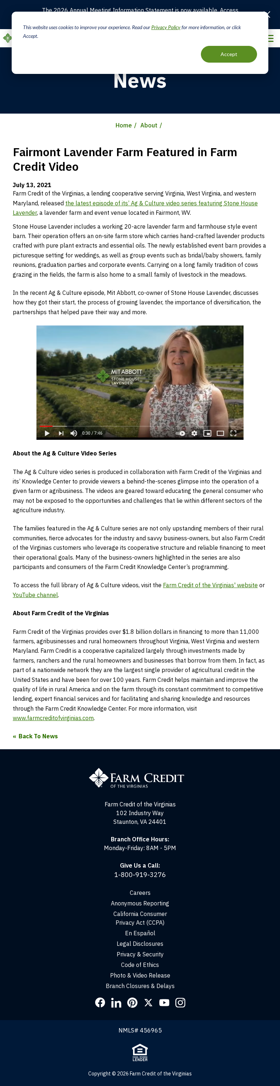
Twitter (148, 1003)
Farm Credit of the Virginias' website (210, 585)
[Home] (140, 771)
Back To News (38, 736)
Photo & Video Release (140, 975)
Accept (229, 54)
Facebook (100, 1003)
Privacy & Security (140, 954)
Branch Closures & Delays (140, 986)
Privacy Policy (165, 27)
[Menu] (269, 38)
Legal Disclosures (140, 943)
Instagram (180, 1003)
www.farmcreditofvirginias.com (53, 718)
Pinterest (132, 1003)
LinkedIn (116, 1003)
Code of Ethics (140, 964)
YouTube (164, 1003)
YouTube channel (35, 595)
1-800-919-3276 (140, 874)
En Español (140, 933)
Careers (140, 892)
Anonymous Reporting (140, 903)
